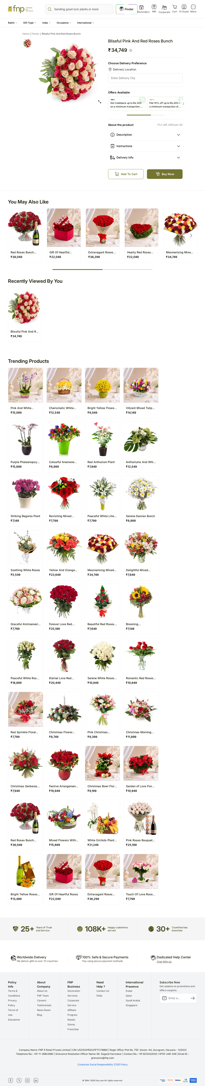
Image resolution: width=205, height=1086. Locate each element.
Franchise (73, 1029)
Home (26, 34)
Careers (41, 1000)
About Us (42, 990)
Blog (39, 1014)
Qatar (129, 995)
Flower (36, 34)
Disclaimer (14, 1019)
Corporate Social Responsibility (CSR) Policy (102, 1064)
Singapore (131, 1005)
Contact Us (102, 990)
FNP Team (43, 995)
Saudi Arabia (133, 1000)
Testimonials (44, 1005)
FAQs (99, 995)
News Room (44, 1010)
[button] (12, 23)
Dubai (129, 990)
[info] (131, 50)
